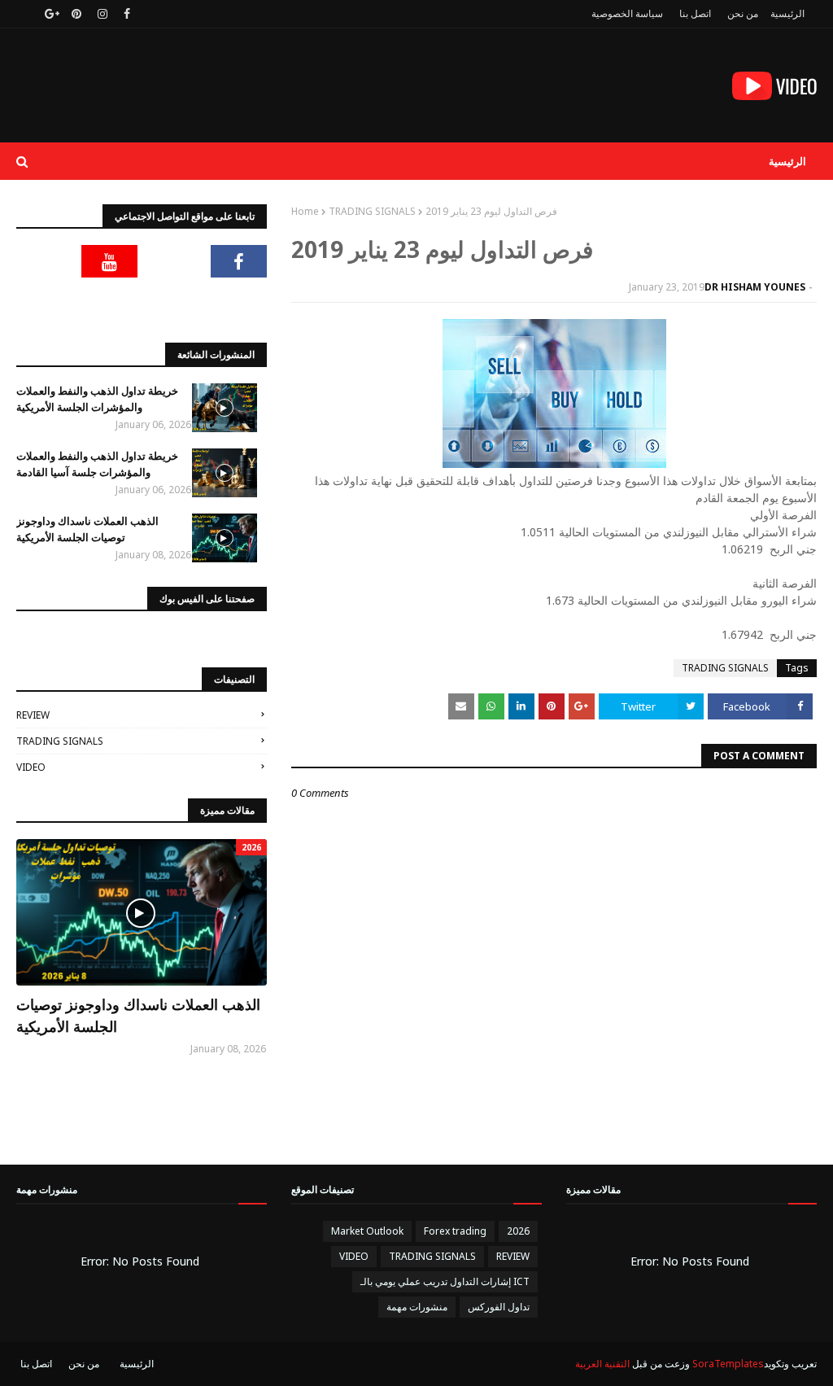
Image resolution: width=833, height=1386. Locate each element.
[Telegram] (44, 261)
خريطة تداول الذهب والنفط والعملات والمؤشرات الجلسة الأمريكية (97, 398)
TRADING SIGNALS (372, 211)
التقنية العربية (602, 1364)
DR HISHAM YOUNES (754, 287)
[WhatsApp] (239, 302)
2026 (518, 1231)
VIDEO (31, 767)
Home (305, 211)
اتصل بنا (695, 13)
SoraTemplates (728, 1364)
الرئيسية (787, 13)
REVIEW (33, 715)
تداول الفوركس (499, 1307)
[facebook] (127, 14)
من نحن (742, 13)
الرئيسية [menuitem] (787, 161)
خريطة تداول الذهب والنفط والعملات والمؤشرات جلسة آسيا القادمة (97, 463)
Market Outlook (367, 1231)
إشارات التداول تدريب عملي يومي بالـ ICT (445, 1281)
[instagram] (102, 14)
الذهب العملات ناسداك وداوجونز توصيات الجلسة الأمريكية (87, 529)
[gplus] (50, 14)
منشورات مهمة (416, 1307)
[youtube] (109, 261)
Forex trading (455, 1231)
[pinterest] (76, 14)
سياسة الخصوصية (627, 13)
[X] (174, 261)
